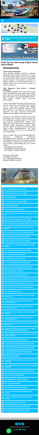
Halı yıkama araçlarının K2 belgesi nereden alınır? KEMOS (19, 227)
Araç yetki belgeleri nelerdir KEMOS (15, 254)
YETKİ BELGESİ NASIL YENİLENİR (15, 402)
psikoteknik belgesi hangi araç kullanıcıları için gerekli (21, 279)
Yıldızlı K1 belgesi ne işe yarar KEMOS (16, 193)
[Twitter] (19, 424)
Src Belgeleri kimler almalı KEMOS (15, 258)
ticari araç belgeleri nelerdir (13, 291)
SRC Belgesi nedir (10, 197)
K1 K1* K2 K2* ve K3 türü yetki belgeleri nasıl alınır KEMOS (20, 245)
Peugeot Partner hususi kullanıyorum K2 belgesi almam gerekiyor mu (19, 307)
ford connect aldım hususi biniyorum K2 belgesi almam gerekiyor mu (21, 323)
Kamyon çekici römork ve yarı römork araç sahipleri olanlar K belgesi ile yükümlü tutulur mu (20, 329)
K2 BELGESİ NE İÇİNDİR (12, 356)
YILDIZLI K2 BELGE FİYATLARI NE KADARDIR (18, 352)
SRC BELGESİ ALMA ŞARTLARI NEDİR (16, 379)
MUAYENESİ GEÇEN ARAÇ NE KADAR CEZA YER (20, 371)
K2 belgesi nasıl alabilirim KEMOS (15, 209)
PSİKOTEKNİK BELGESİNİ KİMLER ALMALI (17, 406)
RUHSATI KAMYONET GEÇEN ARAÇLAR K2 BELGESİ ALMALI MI (21, 360)
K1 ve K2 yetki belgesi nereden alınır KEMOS (18, 250)
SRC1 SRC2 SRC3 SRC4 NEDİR (14, 375)
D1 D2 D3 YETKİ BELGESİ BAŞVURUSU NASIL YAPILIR (18, 397)
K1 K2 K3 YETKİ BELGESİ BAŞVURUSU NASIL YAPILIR (18, 392)
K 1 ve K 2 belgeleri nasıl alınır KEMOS (16, 201)
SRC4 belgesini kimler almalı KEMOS (16, 189)
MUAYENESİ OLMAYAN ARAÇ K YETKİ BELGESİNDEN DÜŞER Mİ (21, 366)
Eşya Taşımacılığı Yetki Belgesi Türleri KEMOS (18, 267)
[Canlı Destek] (9, 431)
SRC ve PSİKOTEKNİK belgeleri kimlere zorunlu (19, 283)
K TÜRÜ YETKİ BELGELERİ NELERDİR (16, 339)
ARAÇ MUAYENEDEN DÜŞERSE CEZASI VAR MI (19, 344)
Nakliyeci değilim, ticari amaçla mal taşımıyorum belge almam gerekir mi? (21, 334)
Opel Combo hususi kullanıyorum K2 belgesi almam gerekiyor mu (20, 296)
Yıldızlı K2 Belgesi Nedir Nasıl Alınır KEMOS (17, 241)
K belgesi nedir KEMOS (11, 205)
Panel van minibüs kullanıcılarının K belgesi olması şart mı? (21, 214)
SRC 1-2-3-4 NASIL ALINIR (12, 383)
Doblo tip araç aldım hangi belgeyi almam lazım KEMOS (21, 223)
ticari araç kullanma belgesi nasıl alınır (16, 275)
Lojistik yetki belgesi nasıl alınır (14, 271)
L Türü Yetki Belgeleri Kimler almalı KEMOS (17, 263)
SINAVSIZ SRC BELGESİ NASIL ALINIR (16, 387)
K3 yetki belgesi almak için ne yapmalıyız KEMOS (19, 232)
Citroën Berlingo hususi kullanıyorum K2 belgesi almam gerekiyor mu (19, 301)
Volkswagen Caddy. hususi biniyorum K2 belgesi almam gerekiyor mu (19, 318)
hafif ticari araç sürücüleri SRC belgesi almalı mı (19, 287)
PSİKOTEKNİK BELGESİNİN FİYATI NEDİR (17, 411)
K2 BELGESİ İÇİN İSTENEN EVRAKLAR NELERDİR (20, 348)
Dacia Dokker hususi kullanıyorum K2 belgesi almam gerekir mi (20, 312)
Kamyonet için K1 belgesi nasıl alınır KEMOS (18, 219)
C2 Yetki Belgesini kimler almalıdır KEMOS (17, 237)
